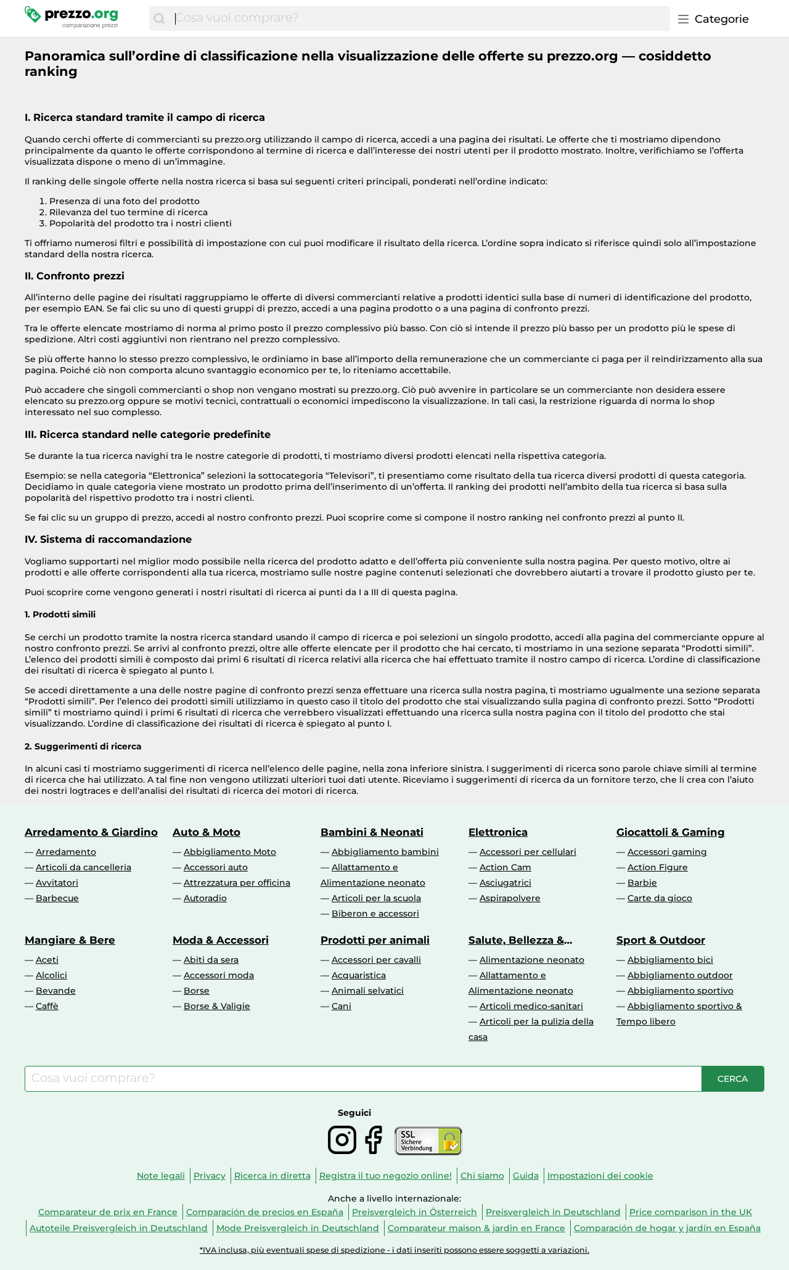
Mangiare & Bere (70, 940)
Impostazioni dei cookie (600, 1175)
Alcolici (51, 975)
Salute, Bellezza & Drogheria (516, 940)
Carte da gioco (660, 898)
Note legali (161, 1175)
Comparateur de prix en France (108, 1212)
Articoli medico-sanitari (531, 1006)
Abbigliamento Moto (230, 851)
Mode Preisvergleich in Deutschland (297, 1228)
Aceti (47, 959)
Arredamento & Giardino (91, 832)
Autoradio (205, 898)
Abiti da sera (211, 959)
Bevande (56, 990)
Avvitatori (57, 882)
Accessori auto (216, 867)
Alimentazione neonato (532, 959)
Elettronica (498, 832)
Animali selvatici (368, 990)
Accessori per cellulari (528, 851)
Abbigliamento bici (670, 959)
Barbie (642, 882)
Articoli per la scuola (376, 898)
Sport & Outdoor (660, 940)
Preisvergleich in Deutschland (553, 1212)
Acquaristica (359, 975)
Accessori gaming (667, 851)
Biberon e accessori (375, 913)
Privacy (210, 1175)
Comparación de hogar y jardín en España (667, 1228)
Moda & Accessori (221, 940)
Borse (197, 990)
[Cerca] (159, 18)
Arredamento (66, 851)
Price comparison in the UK (690, 1212)
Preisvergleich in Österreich (414, 1212)
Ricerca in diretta (272, 1175)
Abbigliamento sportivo (681, 990)
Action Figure (658, 867)
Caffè (47, 1006)
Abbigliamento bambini (385, 851)
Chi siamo (482, 1175)
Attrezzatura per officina (237, 882)
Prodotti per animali (375, 940)
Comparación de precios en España (264, 1212)
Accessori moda (219, 975)
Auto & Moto (206, 832)
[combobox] (419, 18)
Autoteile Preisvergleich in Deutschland (119, 1228)
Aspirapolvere (510, 898)
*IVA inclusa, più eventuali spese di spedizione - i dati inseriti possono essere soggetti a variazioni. (394, 1250)
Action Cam (505, 867)
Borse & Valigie (217, 1006)
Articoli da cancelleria (83, 867)
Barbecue (57, 898)
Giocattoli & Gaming (670, 832)
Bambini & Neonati (372, 832)
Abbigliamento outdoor (680, 975)
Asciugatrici (505, 882)
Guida (526, 1175)
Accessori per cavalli (376, 959)
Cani (341, 1006)
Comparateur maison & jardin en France (476, 1228)
